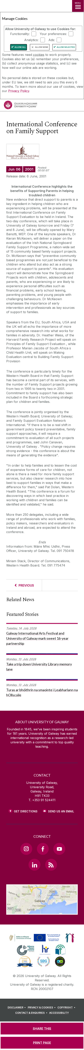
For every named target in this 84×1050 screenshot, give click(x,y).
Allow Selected (66, 47)
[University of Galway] (20, 106)
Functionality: (20, 34)
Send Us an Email (61, 811)
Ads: (51, 40)
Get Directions (26, 811)
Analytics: (31, 40)
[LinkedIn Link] (34, 865)
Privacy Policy (18, 91)
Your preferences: (53, 34)
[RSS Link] (51, 865)
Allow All (20, 47)
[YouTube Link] (59, 849)
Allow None (41, 47)
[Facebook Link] (43, 849)
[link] (34, 938)
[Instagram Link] (26, 849)
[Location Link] (42, 912)
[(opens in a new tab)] (35, 942)
